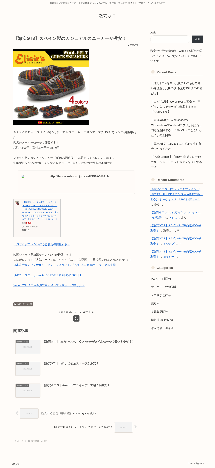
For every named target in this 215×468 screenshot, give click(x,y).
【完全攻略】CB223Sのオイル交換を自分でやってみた (176, 146)
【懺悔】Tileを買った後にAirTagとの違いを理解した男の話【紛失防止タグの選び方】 (176, 88)
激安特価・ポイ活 (24, 304)
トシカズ (174, 217)
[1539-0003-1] (51, 86)
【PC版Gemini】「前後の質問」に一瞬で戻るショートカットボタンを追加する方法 (176, 162)
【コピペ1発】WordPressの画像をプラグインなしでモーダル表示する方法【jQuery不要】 (176, 106)
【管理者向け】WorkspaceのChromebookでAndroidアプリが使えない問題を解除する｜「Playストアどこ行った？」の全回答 (176, 127)
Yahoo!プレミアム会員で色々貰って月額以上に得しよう (49, 285)
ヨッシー (169, 256)
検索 (153, 32)
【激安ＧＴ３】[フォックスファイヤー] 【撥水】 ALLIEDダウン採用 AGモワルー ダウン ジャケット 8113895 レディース (176, 194)
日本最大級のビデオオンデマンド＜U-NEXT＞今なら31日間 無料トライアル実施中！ (67, 264)
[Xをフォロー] (76, 318)
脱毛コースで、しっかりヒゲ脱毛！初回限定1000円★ (47, 275)
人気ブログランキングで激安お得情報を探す (42, 244)
